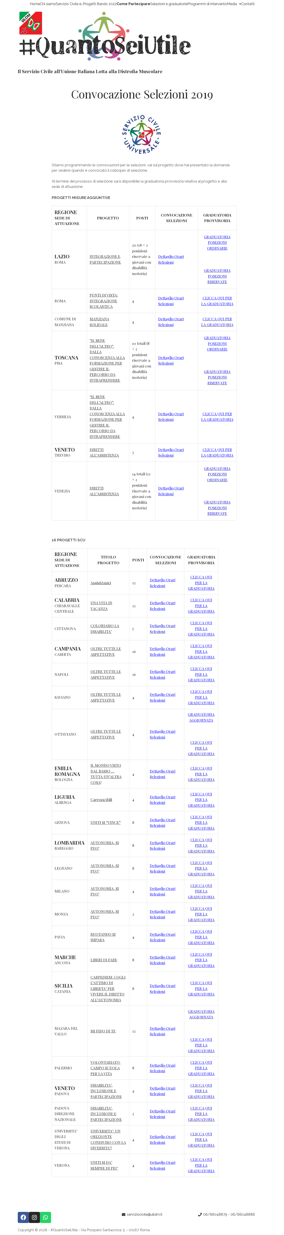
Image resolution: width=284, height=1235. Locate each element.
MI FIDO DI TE (103, 1030)
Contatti (247, 4)
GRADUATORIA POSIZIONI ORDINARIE (217, 242)
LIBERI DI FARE (104, 959)
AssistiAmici (101, 582)
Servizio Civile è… (69, 4)
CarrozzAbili (101, 799)
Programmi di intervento (207, 4)
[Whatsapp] (45, 1217)
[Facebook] (23, 1217)
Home (35, 4)
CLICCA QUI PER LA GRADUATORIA (201, 582)
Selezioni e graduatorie (168, 4)
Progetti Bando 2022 (100, 4)
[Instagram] (34, 1217)
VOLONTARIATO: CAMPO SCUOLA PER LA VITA (105, 1068)
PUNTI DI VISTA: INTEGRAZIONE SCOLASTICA (104, 301)
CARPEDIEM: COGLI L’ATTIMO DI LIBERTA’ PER (108, 983)
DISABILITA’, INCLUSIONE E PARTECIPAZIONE (106, 1091)
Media (232, 4)
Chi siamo (48, 4)
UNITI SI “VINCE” (106, 822)
